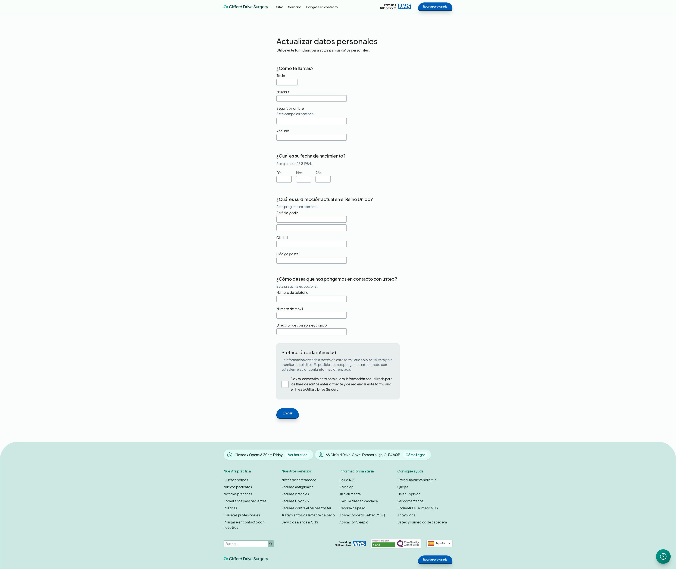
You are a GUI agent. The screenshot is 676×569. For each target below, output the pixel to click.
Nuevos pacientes (238, 487)
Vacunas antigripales (297, 487)
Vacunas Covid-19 (295, 501)
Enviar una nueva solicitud (417, 480)
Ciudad (282, 237)
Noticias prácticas (238, 494)
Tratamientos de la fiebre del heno (308, 515)
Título (280, 75)
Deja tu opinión (408, 494)
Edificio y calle (287, 213)
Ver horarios (297, 455)
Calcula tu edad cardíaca (358, 501)
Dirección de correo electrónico (301, 325)
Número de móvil (289, 309)
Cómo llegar (415, 455)
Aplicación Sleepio (353, 522)
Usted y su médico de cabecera (422, 522)
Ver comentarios (410, 501)
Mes (299, 173)
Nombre (283, 92)
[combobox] (439, 543)
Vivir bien (346, 487)
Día (278, 173)
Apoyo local (406, 515)
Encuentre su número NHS (417, 508)
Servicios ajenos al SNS (299, 522)
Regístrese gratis (435, 6)
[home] (246, 6)
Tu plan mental (350, 494)
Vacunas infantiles (295, 494)
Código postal (287, 254)
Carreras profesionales (242, 515)
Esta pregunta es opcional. (297, 206)
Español (440, 543)
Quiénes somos (236, 480)
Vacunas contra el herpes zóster (306, 508)
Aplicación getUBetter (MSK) (362, 515)
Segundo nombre (290, 108)
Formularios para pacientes (245, 501)
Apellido (282, 131)
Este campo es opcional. (295, 114)
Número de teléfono (292, 292)
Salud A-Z (347, 480)
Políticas (230, 508)
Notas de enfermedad (298, 480)
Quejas (402, 487)
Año (318, 173)
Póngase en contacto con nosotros (244, 524)
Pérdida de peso (352, 508)
